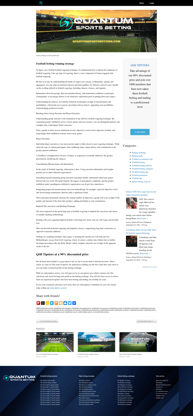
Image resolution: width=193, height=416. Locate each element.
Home (142, 3)
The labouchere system (86, 389)
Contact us (159, 387)
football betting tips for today (147, 308)
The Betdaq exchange (124, 383)
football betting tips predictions (73, 310)
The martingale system (85, 383)
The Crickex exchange (124, 396)
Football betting (138, 162)
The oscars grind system (86, 404)
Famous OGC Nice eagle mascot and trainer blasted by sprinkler (141, 193)
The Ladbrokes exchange (125, 387)
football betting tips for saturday (131, 308)
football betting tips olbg (57, 310)
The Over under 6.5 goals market (50, 404)
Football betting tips (140, 172)
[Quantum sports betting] (40, 3)
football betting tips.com (58, 312)
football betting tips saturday (121, 310)
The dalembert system (85, 387)
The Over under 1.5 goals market (50, 393)
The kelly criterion (84, 380)
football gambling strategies (85, 312)
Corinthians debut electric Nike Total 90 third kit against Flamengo (141, 231)
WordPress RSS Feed (152, 267)
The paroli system (84, 398)
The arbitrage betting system (87, 391)
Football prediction (139, 175)
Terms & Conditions (162, 380)
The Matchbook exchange (125, 391)
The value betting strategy (87, 393)
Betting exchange (139, 152)
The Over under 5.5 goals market (50, 402)
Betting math (137, 155)
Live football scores (162, 391)
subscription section (58, 287)
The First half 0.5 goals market (49, 385)
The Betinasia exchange (124, 400)
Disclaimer (159, 383)
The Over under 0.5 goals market (50, 391)
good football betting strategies (101, 312)
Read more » (142, 218)
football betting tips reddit (107, 310)
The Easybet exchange (124, 404)
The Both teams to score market (49, 389)
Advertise (159, 389)
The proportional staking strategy (89, 396)
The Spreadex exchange (124, 402)
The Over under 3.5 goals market (50, 398)
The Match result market (47, 380)
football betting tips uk (150, 310)
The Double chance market (48, 383)
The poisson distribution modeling (89, 400)
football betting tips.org (71, 312)
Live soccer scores (161, 393)
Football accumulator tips (142, 159)
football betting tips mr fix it (43, 310)
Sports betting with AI (141, 181)
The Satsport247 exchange (125, 398)
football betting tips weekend (43, 312)
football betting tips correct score (100, 308)
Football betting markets (142, 165)
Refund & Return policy (163, 385)
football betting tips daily (115, 308)
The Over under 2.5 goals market (50, 396)
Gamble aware (160, 396)
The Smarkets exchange (124, 385)
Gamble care (160, 398)
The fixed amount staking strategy (89, 402)
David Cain (56, 55)
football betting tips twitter (136, 310)
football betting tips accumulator (62, 308)
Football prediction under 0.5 (146, 321)
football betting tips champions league (81, 308)
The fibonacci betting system (87, 385)
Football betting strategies (142, 168)
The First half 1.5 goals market (49, 387)
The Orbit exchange (123, 393)
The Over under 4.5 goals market (50, 400)
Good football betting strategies (47, 321)
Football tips (137, 178)
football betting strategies (46, 308)
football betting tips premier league (91, 310)
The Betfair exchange (123, 380)
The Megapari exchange (124, 389)
